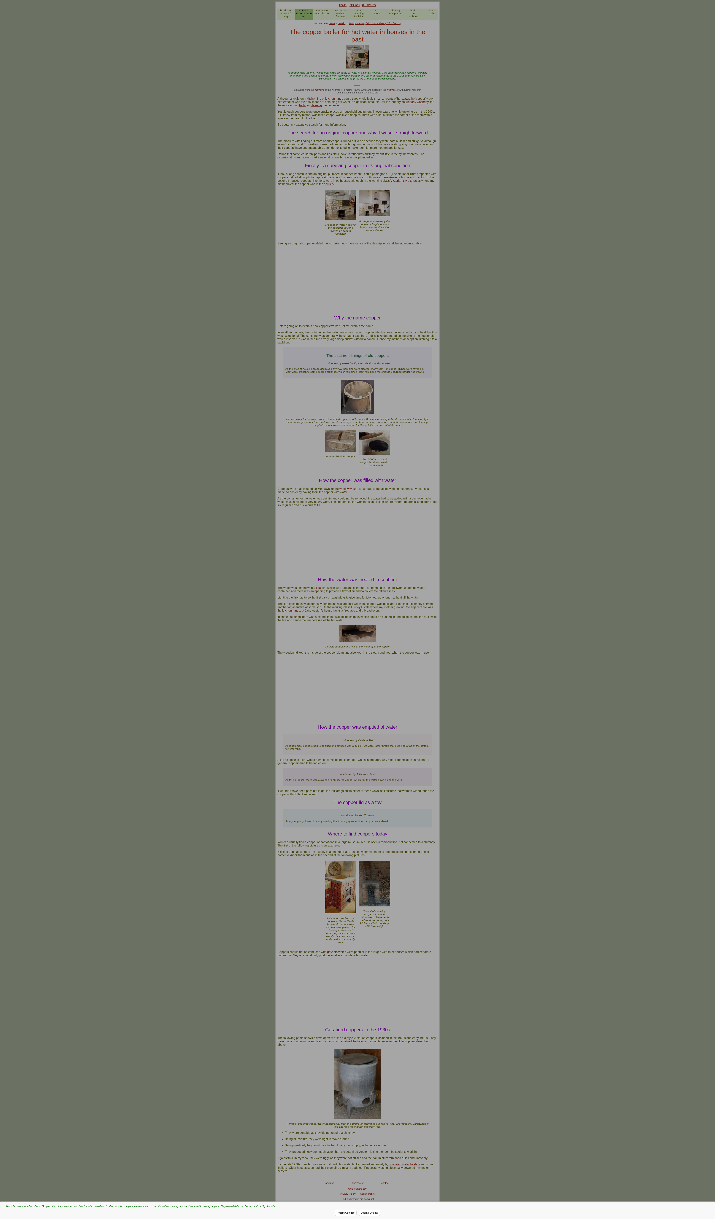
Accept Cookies (346, 1212)
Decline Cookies (369, 1212)
